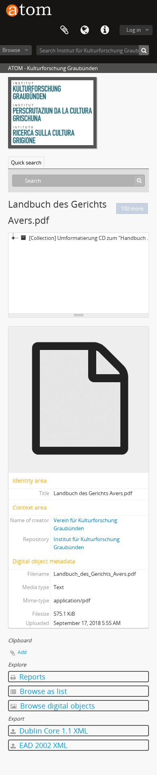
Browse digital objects (56, 705)
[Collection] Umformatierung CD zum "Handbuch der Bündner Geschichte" (92, 238)
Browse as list (42, 691)
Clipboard (64, 30)
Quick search (26, 162)
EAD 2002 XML (42, 745)
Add (22, 652)
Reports (31, 676)
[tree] (78, 273)
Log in (133, 29)
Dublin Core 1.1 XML (52, 730)
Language (84, 30)
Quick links (105, 30)
